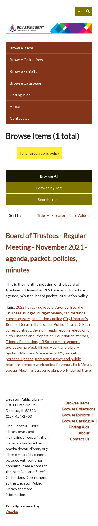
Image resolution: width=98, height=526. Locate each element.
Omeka (12, 511)
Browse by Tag (49, 187)
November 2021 (49, 353)
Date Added (79, 215)
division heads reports (52, 330)
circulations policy (47, 318)
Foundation (65, 335)
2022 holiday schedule (35, 307)
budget (29, 313)
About (15, 106)
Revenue (63, 364)
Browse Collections (26, 59)
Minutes (27, 353)
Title (41, 215)
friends (82, 335)
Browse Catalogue (25, 83)
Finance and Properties (34, 335)
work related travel (76, 370)
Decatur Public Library (57, 324)
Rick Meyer (82, 364)
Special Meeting (19, 370)
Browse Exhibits (23, 71)
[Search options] (79, 11)
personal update (19, 358)
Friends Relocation (21, 341)
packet (70, 353)
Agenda (62, 307)
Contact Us (19, 118)
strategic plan (46, 370)
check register (18, 318)
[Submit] (88, 11)
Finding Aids (20, 94)
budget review (49, 313)
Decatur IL (28, 324)
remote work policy (38, 364)
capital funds (74, 313)
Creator (59, 215)
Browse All (49, 176)
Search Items (49, 199)
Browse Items (22, 48)
